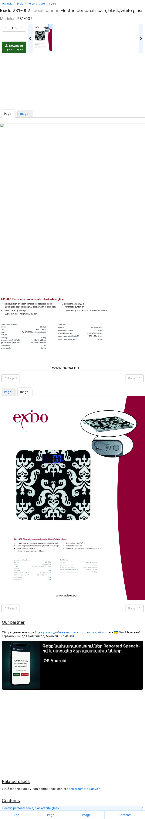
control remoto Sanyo (82, 789)
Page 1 (8, 392)
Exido (20, 3)
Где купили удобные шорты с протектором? (68, 632)
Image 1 (24, 113)
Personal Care (37, 3)
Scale (52, 3)
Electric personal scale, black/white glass (30, 808)
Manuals (7, 3)
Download (14, 47)
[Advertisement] (72, 81)
